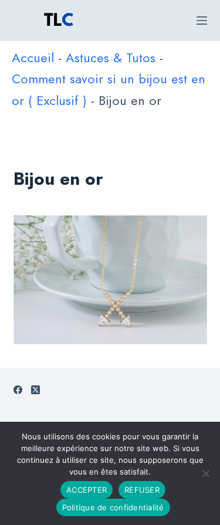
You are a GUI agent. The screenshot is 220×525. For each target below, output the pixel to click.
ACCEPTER (86, 489)
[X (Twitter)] (35, 389)
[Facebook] (17, 389)
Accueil (33, 57)
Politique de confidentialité (113, 507)
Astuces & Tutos (110, 57)
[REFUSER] (205, 473)
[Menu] (202, 20)
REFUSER (142, 489)
